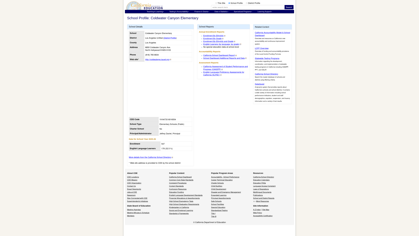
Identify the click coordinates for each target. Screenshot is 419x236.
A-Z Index (257, 209)
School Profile (237, 3)
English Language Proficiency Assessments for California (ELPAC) (223, 73)
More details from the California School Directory (150, 157)
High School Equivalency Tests (181, 201)
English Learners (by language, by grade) (221, 44)
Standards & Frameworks (179, 213)
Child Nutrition (216, 186)
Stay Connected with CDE (137, 198)
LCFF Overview (262, 48)
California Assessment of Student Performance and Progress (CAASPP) (225, 68)
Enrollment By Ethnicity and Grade (218, 41)
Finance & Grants (201, 11)
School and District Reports (263, 198)
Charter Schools (217, 183)
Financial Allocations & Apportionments (184, 198)
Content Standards (176, 186)
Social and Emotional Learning (181, 210)
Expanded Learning (218, 195)
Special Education (218, 207)
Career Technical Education (222, 180)
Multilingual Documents (262, 192)
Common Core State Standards (181, 180)
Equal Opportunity (134, 189)
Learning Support (264, 11)
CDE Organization (134, 183)
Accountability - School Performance (225, 177)
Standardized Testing (219, 210)
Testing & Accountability (178, 11)
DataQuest (259, 83)
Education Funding (176, 192)
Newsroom (131, 195)
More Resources (262, 201)
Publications (258, 195)
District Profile (254, 3)
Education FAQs (259, 183)
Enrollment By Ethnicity (213, 35)
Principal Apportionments (221, 198)
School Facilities (217, 204)
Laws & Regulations (261, 189)
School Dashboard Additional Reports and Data (224, 58)
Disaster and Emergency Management (226, 192)
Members (130, 215)
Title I (213, 213)
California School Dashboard (180, 177)
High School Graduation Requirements (184, 204)
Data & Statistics (221, 11)
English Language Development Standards (186, 195)
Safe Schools (216, 201)
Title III (213, 216)
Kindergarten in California (179, 207)
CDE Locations (133, 177)
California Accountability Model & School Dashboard (272, 34)
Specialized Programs (242, 11)
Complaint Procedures (177, 183)
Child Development (218, 189)
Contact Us (131, 186)
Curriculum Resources (177, 189)
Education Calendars (261, 180)
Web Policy (257, 212)
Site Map (265, 209)
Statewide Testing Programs (267, 58)
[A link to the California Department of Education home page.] (144, 5)
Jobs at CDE (132, 192)
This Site (221, 3)
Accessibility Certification (263, 215)
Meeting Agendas (134, 209)
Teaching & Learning (155, 11)
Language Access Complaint (264, 186)
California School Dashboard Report (219, 55)
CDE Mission (132, 180)
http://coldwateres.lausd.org (157, 59)
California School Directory (266, 73)
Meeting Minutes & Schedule (138, 212)
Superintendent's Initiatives (137, 201)
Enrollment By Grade (212, 38)
